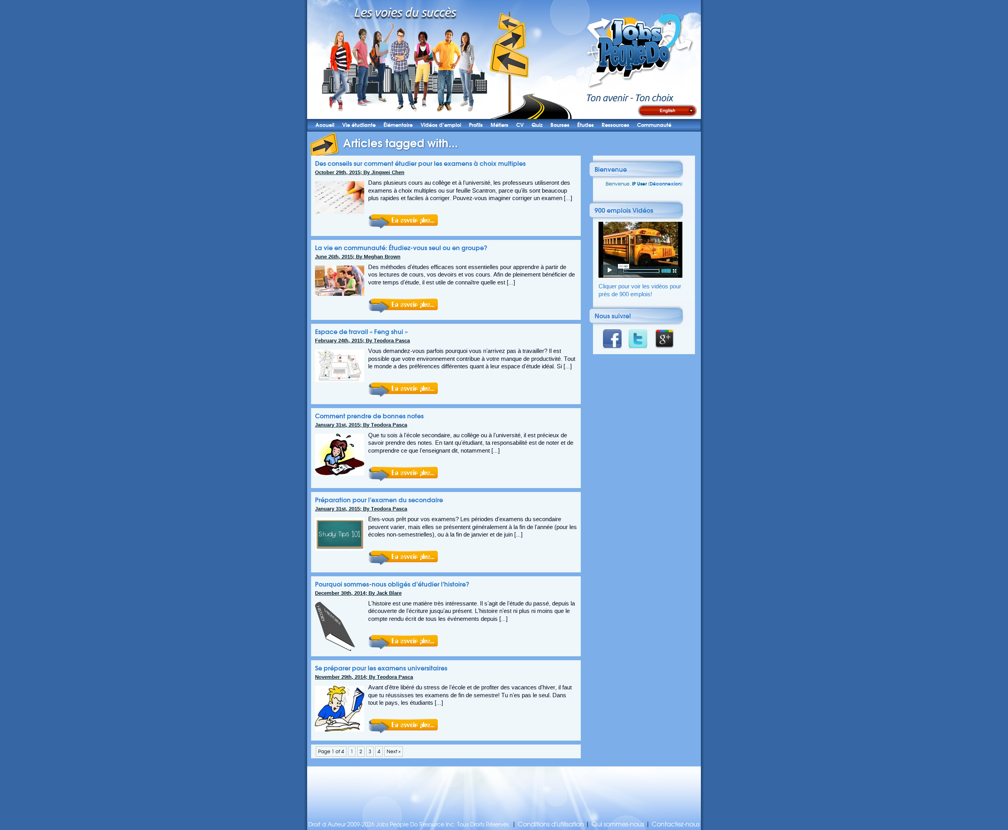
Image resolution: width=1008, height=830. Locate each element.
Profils (476, 125)
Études (585, 125)
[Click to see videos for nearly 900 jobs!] (640, 276)
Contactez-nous (676, 824)
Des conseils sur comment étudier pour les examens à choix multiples (420, 163)
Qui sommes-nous (617, 824)
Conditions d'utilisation (551, 824)
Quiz (537, 125)
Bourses (559, 125)
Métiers (499, 125)
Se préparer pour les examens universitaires (381, 668)
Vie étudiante (359, 125)
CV (520, 125)
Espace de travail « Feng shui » (361, 332)
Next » (393, 751)
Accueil (324, 125)
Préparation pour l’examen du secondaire (379, 500)
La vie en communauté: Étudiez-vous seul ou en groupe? (401, 248)
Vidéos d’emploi (441, 125)
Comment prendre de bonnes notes (369, 416)
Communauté (654, 125)
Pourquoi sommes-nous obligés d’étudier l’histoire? (392, 584)
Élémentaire (398, 125)
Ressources (615, 125)
